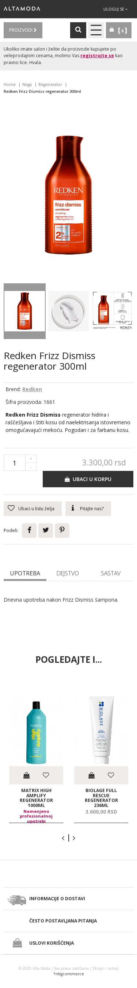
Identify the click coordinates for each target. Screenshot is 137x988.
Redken (32, 389)
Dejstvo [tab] (68, 573)
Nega (27, 84)
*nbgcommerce (68, 973)
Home (10, 84)
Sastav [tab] (111, 573)
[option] (36, 758)
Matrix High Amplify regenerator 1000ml (36, 798)
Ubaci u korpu (90, 479)
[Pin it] (62, 530)
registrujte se (97, 55)
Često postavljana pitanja (63, 921)
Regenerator (50, 84)
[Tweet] (45, 530)
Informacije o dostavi (57, 899)
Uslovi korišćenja (51, 943)
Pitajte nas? (92, 508)
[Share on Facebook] (29, 530)
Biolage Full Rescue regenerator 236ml (101, 798)
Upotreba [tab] (25, 573)
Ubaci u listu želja (36, 508)
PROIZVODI (21, 30)
